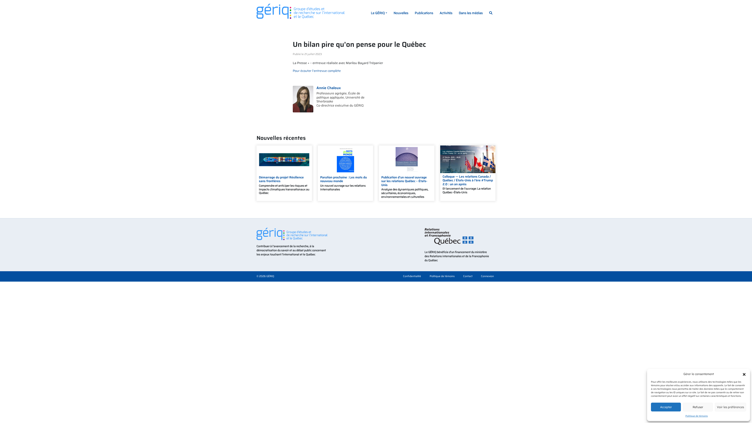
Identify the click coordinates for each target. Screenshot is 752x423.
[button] (744, 374)
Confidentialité (412, 276)
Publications (424, 12)
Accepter (666, 407)
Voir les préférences (730, 407)
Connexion (487, 276)
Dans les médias (471, 12)
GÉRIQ (270, 276)
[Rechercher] (490, 13)
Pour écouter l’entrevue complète (317, 70)
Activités (446, 12)
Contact (468, 276)
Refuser (698, 407)
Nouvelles (401, 12)
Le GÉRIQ (378, 12)
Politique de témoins (696, 416)
